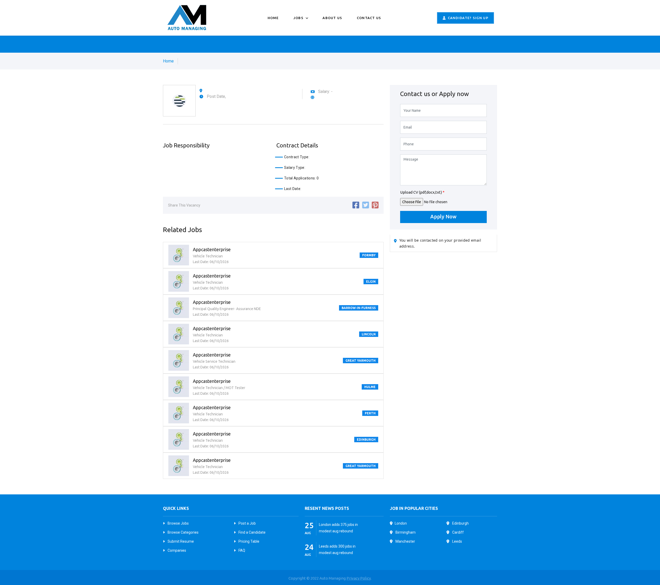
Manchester (405, 541)
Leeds (456, 541)
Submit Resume (180, 541)
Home (273, 18)
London (401, 523)
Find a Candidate (252, 532)
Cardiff (457, 532)
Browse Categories (183, 532)
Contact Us (369, 18)
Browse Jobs (178, 523)
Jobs (299, 18)
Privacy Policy (358, 578)
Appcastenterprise (212, 249)
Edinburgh (460, 523)
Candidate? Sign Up (468, 18)
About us (332, 18)
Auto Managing (332, 578)
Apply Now (443, 216)
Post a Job (247, 523)
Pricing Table (248, 541)
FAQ (241, 550)
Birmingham (405, 532)
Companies (176, 550)
